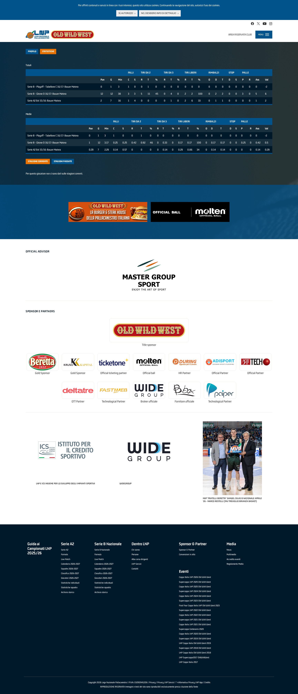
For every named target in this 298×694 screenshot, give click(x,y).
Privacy (152, 682)
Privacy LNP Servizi (165, 682)
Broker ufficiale (149, 401)
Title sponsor (149, 344)
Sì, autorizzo (125, 13)
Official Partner (220, 373)
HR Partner (184, 373)
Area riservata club (240, 34)
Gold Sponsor (42, 373)
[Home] (60, 34)
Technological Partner (113, 401)
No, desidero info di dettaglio (158, 13)
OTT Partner (78, 401)
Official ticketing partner (113, 373)
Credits (207, 682)
